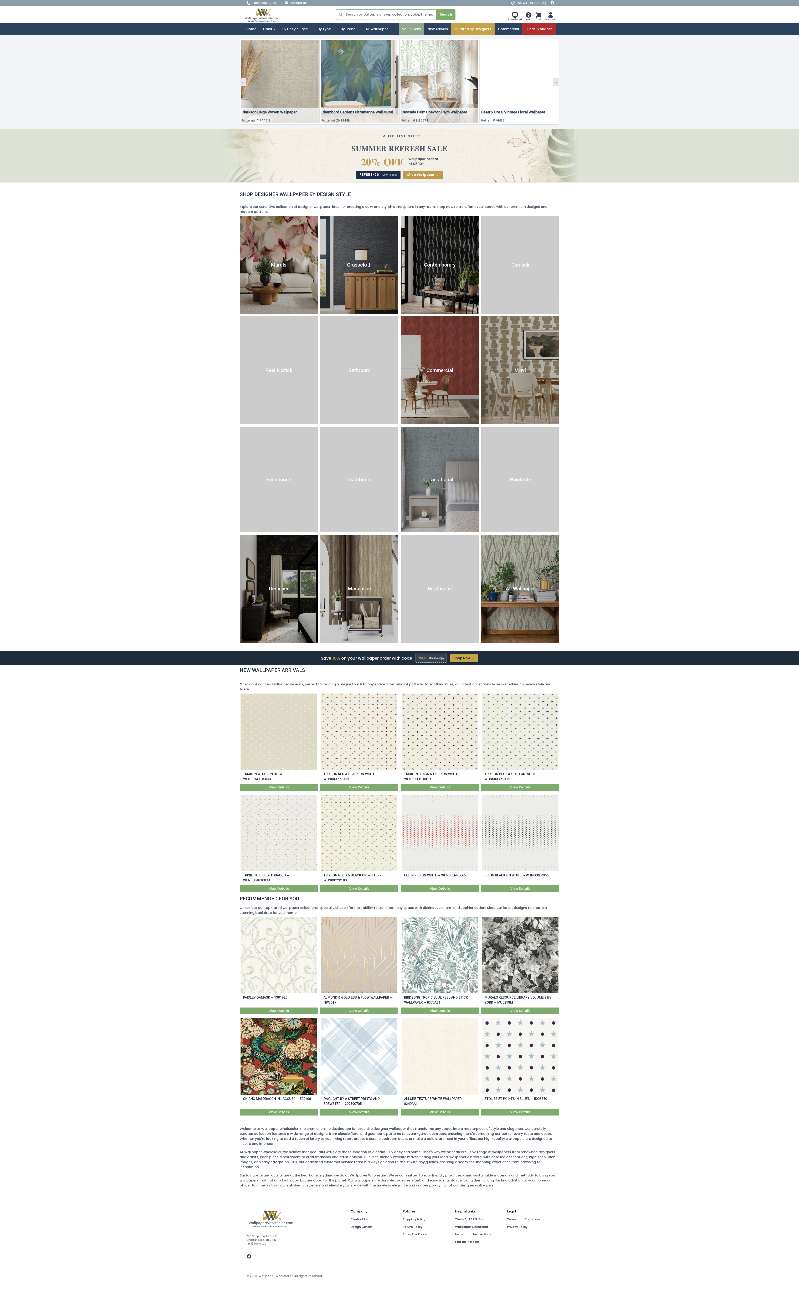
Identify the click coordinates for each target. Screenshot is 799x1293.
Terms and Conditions (524, 1219)
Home (251, 29)
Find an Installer (467, 1242)
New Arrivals (438, 29)
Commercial (508, 29)
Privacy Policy (517, 1227)
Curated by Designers (473, 29)
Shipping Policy (414, 1219)
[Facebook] (552, 3)
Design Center (361, 1227)
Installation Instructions (473, 1234)
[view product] (279, 731)
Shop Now (464, 658)
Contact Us (298, 3)
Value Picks (411, 29)
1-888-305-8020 (263, 3)
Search (446, 14)
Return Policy (412, 1227)
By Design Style (295, 29)
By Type (324, 29)
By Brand (348, 29)
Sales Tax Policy (415, 1234)
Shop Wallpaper (423, 174)
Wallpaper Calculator (471, 1227)
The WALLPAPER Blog (531, 3)
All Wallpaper (377, 29)
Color (267, 29)
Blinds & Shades (539, 29)
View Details (279, 787)
